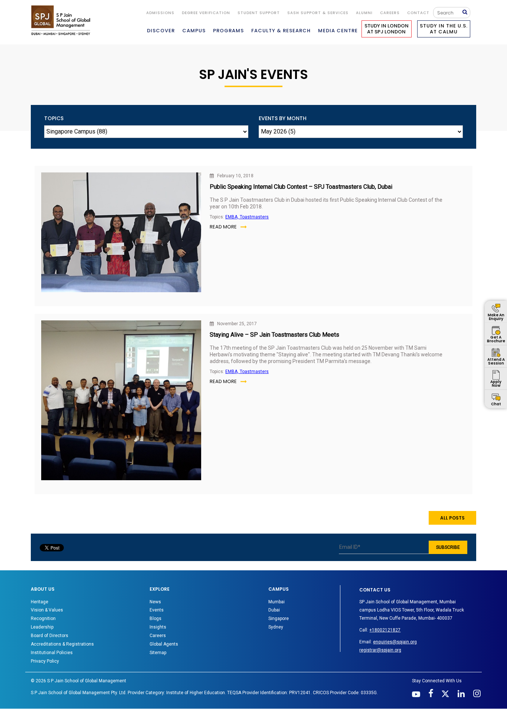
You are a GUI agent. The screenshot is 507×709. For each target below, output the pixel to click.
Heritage (39, 601)
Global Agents (164, 644)
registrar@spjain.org (380, 650)
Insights (158, 627)
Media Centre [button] (338, 30)
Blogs (155, 618)
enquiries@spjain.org (395, 641)
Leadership (42, 627)
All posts (452, 518)
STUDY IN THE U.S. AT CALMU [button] (444, 28)
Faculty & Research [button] (281, 30)
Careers (390, 13)
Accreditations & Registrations (62, 644)
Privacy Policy (45, 661)
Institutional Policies (52, 652)
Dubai (274, 610)
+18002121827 (384, 630)
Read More (223, 226)
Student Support (259, 13)
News (155, 601)
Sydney (275, 627)
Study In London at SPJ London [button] (386, 28)
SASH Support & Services (318, 13)
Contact (418, 13)
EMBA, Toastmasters (247, 217)
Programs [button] (228, 30)
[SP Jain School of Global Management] (63, 20)
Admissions (160, 13)
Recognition (43, 618)
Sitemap (158, 652)
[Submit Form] (466, 12)
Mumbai (276, 601)
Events (157, 610)
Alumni (364, 13)
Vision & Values (47, 610)
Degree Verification (206, 13)
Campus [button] (194, 30)
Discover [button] (161, 30)
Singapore (278, 618)
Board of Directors (49, 635)
